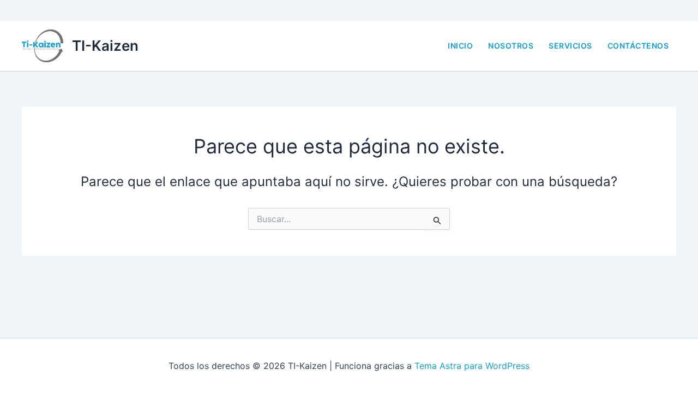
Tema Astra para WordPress (471, 365)
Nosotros (510, 45)
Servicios (570, 45)
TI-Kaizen (105, 45)
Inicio (460, 45)
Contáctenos (638, 45)
